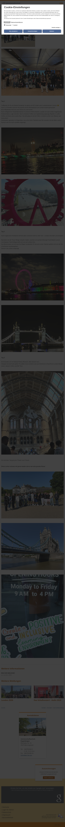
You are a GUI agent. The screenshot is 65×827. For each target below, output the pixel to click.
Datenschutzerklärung (17, 22)
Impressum (7, 22)
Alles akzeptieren (13, 31)
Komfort (15, 25)
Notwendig (8, 25)
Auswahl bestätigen (32, 31)
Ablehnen (51, 31)
